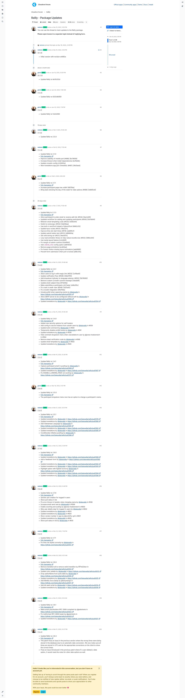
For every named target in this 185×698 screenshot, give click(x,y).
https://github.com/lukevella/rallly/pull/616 (56, 576)
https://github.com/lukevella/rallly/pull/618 (83, 587)
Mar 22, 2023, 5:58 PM (60, 446)
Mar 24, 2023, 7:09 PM (60, 531)
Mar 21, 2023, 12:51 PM (60, 407)
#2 (101, 50)
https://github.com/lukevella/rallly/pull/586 (56, 435)
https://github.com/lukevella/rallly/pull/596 (83, 476)
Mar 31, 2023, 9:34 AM (60, 598)
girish (39, 72)
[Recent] (2, 6)
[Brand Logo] (34, 4)
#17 (101, 531)
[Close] (99, 668)
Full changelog (46, 156)
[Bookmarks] (2, 17)
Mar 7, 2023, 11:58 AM (59, 205)
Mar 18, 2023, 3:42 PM (58, 386)
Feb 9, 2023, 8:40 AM (58, 176)
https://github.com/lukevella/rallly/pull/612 (56, 545)
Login (43, 692)
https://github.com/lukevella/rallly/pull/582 (83, 428)
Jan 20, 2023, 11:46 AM (59, 90)
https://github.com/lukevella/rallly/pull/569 (56, 368)
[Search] (2, 21)
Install (151, 5)
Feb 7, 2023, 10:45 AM (60, 130)
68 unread (112, 55)
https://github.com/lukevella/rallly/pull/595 (56, 471)
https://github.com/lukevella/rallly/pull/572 (56, 375)
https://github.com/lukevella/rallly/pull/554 (83, 301)
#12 (101, 354)
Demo (140, 5)
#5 (101, 107)
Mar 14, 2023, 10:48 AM (60, 262)
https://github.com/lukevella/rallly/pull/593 (83, 466)
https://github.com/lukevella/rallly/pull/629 (56, 616)
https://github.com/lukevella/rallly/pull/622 (56, 612)
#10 (101, 262)
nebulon (40, 27)
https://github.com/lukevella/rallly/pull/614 (56, 569)
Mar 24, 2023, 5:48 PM (60, 486)
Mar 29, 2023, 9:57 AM (60, 555)
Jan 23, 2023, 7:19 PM (58, 107)
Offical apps (118, 5)
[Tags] (2, 10)
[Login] (182, 2)
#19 (101, 598)
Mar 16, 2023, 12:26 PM (60, 354)
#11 (101, 312)
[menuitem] (182, 2)
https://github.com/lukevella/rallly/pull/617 (56, 583)
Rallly (49, 22)
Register (36, 692)
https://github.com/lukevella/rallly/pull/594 (83, 473)
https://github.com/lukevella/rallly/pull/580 (83, 421)
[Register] (182, 6)
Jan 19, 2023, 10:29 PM (59, 72)
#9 (101, 205)
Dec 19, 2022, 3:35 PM (60, 27)
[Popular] (2, 13)
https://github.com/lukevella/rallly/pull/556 (56, 299)
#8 (101, 176)
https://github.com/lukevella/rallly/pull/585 (83, 431)
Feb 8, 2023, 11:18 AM (59, 147)
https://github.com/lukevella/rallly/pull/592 (83, 464)
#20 (100, 629)
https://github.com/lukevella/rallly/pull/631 (83, 619)
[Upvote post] (97, 38)
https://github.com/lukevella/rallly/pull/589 (83, 457)
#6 (101, 130)
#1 (101, 27)
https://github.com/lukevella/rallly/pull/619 (82, 585)
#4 (101, 90)
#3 (101, 72)
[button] (2, 691)
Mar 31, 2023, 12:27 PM (60, 629)
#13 (101, 386)
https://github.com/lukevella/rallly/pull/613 (83, 571)
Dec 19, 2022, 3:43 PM (60, 50)
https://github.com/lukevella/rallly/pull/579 (83, 419)
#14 (101, 407)
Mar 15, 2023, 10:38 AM (60, 312)
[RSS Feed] (86, 22)
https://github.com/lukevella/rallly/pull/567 (83, 371)
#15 (101, 446)
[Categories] (2, 2)
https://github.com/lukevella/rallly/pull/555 (56, 294)
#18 (101, 555)
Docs (145, 5)
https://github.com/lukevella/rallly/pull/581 (56, 426)
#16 (101, 486)
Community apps (130, 5)
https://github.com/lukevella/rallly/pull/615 (83, 578)
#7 (101, 147)
